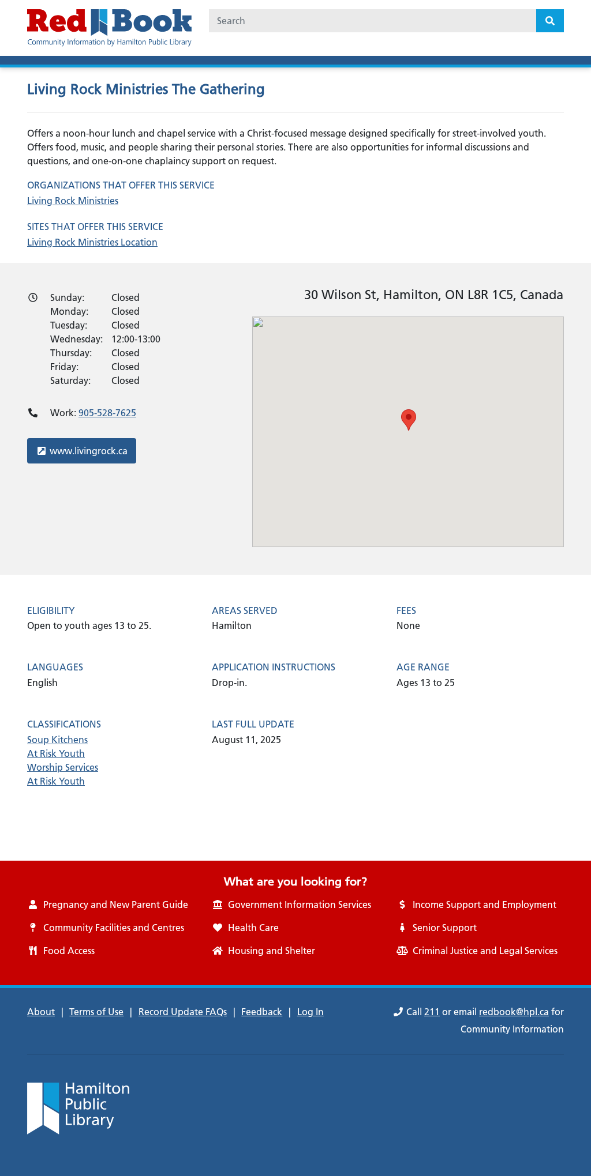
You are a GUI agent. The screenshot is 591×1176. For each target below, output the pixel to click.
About (41, 1011)
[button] (409, 420)
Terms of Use (96, 1011)
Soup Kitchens (57, 739)
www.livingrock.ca (88, 450)
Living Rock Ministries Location (92, 242)
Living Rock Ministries (72, 200)
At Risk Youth (56, 753)
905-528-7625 (107, 413)
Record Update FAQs (183, 1011)
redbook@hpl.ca (514, 1011)
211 (432, 1011)
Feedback (261, 1011)
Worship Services (62, 767)
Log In (310, 1011)
